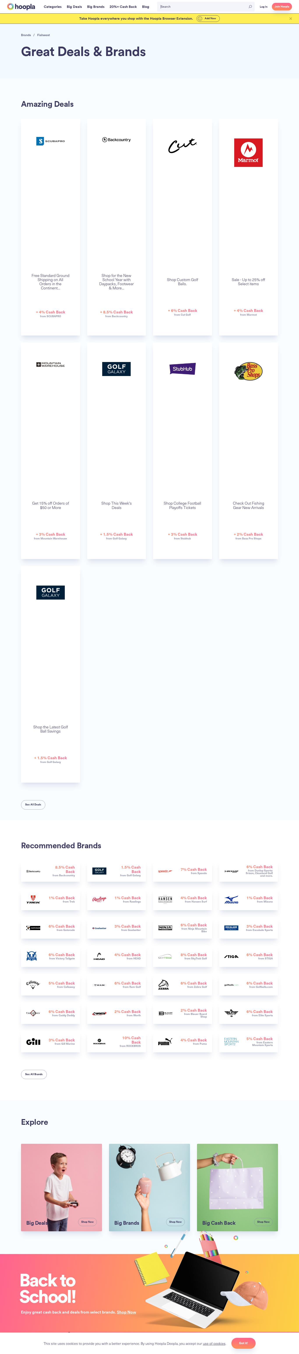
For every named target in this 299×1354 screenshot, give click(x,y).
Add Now (210, 18)
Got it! (243, 1343)
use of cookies (214, 1343)
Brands (26, 35)
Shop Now (126, 1312)
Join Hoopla (282, 7)
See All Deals (33, 804)
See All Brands (34, 1074)
